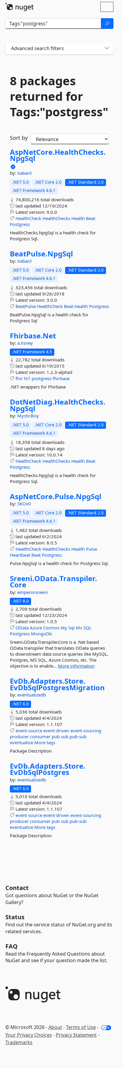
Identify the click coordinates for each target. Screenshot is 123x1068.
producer (19, 736)
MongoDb (41, 634)
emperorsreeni (32, 592)
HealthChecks (56, 218)
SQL (87, 628)
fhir (19, 378)
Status (14, 917)
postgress (42, 378)
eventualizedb (31, 695)
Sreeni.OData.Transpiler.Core (53, 581)
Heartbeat (20, 555)
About (55, 1027)
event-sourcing (85, 730)
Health (78, 218)
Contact (17, 888)
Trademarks (19, 1042)
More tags (44, 742)
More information (76, 666)
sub (64, 736)
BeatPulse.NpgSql (41, 253)
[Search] (107, 23)
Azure (36, 628)
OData (22, 628)
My (64, 628)
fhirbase (61, 378)
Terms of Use (81, 1027)
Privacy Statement (76, 1035)
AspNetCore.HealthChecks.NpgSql (58, 155)
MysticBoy (28, 416)
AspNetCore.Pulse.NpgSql (55, 496)
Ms (79, 628)
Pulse (91, 549)
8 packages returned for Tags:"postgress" (59, 96)
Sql (71, 628)
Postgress (20, 224)
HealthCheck (28, 218)
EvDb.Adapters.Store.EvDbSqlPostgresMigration (57, 684)
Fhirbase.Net (33, 335)
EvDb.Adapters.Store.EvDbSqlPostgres (47, 769)
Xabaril (24, 173)
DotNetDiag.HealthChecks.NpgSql (57, 405)
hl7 (27, 378)
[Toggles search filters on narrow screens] (106, 48)
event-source (29, 730)
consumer (40, 736)
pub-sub (78, 736)
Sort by (19, 137)
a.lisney (25, 343)
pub (56, 736)
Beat (90, 218)
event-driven (56, 730)
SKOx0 (24, 504)
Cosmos (51, 628)
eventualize (21, 742)
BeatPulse (26, 306)
